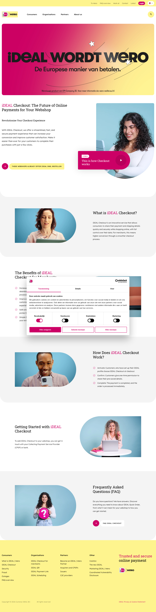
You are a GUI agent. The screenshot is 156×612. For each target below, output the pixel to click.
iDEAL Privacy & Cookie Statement (132, 602)
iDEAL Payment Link (40, 571)
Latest (133, 3)
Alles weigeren (45, 330)
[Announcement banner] (78, 60)
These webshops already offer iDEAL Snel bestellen (37, 166)
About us (78, 14)
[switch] (65, 320)
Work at (116, 3)
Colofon (93, 561)
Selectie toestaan (78, 330)
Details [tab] (78, 289)
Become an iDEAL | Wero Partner (71, 562)
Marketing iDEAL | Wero (100, 568)
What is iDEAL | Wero (11, 561)
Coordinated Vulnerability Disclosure (101, 573)
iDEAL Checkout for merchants (39, 562)
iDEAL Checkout (9, 565)
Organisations (48, 14)
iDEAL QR (35, 568)
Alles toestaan (110, 330)
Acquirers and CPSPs (69, 568)
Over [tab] (112, 289)
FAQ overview (105, 3)
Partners (65, 14)
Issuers (63, 571)
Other (92, 555)
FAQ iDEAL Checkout (112, 523)
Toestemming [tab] (43, 289)
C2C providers (66, 575)
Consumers (32, 14)
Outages (5, 576)
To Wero (94, 3)
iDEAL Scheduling (38, 575)
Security (5, 568)
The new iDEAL (96, 565)
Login (141, 3)
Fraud (4, 572)
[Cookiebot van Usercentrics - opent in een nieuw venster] (117, 281)
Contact (125, 3)
